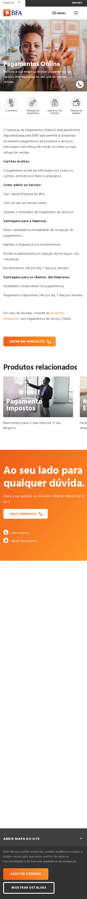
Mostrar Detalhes (28, 888)
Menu (61, 13)
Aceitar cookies (26, 874)
